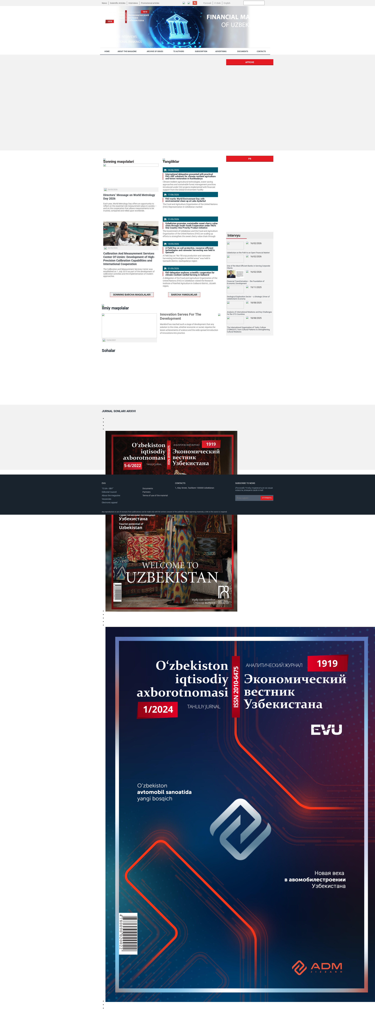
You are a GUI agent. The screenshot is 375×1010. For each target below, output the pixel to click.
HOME (107, 51)
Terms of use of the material (155, 495)
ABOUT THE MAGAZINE (127, 51)
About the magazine (111, 495)
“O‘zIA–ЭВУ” (107, 488)
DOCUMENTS (242, 51)
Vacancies (106, 499)
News (104, 3)
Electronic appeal (109, 502)
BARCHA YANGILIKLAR (184, 294)
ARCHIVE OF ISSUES (155, 51)
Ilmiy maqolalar (115, 308)
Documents (148, 488)
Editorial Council (109, 492)
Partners (146, 492)
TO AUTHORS (178, 51)
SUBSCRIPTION (201, 51)
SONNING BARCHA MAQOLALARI (132, 294)
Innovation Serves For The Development (180, 316)
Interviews (133, 3)
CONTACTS (261, 51)
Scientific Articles (117, 3)
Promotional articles (150, 3)
